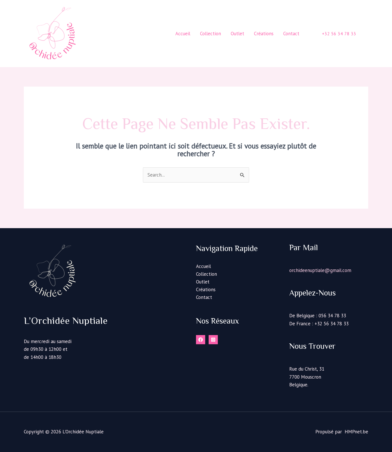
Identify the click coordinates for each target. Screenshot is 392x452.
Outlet (202, 282)
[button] (339, 33)
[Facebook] (200, 339)
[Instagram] (213, 339)
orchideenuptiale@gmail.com (320, 270)
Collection (206, 274)
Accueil (203, 266)
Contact (204, 297)
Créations (206, 289)
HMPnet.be (356, 431)
